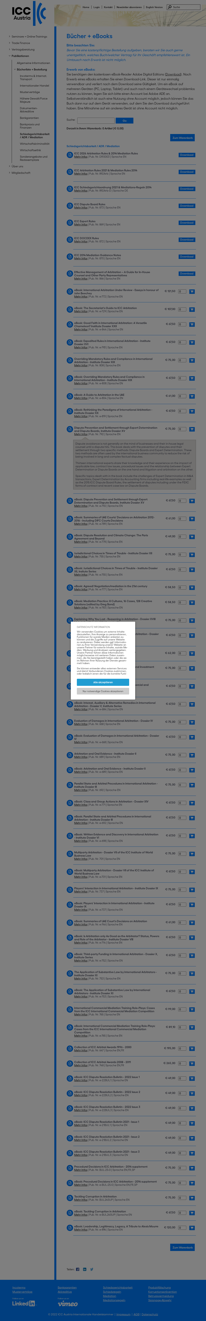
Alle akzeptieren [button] (103, 682)
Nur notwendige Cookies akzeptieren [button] (103, 691)
